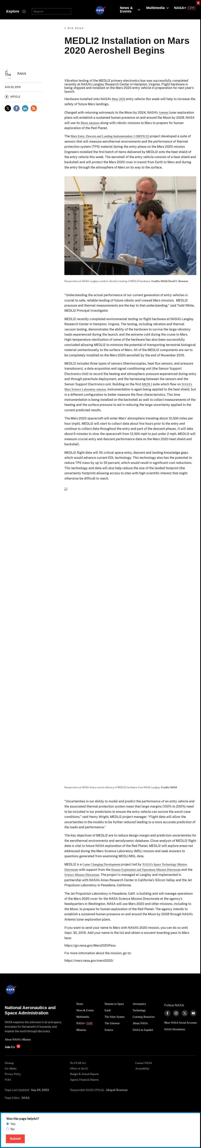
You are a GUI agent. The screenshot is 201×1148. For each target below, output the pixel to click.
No (12, 1129)
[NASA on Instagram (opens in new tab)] (176, 1013)
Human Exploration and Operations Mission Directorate (146, 869)
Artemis (163, 112)
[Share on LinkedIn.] (25, 108)
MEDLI (147, 384)
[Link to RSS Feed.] (34, 108)
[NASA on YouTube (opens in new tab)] (193, 1013)
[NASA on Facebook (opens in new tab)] (167, 1013)
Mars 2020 (118, 99)
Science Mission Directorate (81, 874)
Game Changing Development (101, 864)
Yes (13, 1124)
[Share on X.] (8, 108)
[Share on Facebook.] (16, 108)
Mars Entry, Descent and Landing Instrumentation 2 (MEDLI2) (110, 136)
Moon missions (90, 123)
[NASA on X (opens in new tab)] (185, 1013)
